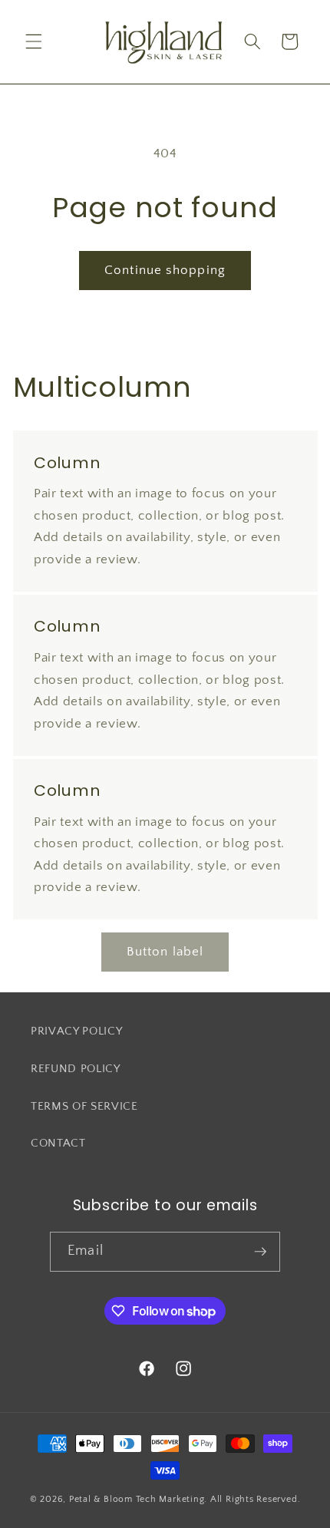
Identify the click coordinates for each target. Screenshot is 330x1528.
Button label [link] (165, 952)
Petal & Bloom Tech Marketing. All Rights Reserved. (185, 1499)
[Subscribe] (260, 1252)
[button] (33, 41)
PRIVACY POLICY (76, 1031)
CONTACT (58, 1143)
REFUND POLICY (75, 1068)
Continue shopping (165, 270)
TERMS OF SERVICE (84, 1106)
